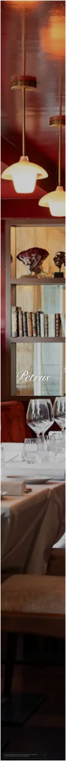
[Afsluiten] (45, 755)
